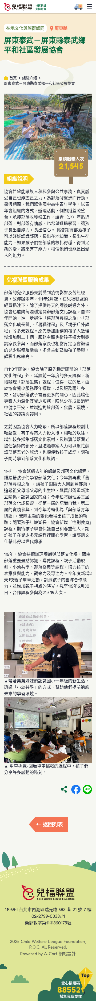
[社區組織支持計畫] (25, 6)
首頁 (13, 78)
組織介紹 (29, 78)
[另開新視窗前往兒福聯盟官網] (48, 892)
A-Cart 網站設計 (60, 953)
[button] (85, 981)
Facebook (76, 789)
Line (87, 789)
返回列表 (53, 824)
